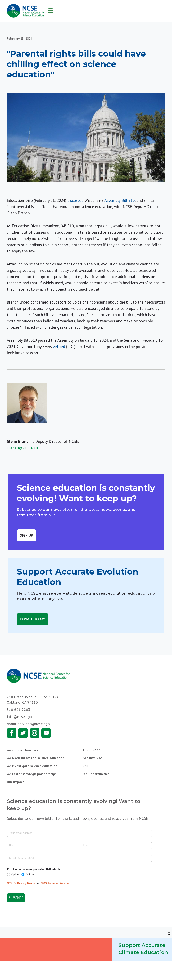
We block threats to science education (35, 758)
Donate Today (32, 619)
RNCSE (87, 766)
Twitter (23, 733)
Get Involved (92, 758)
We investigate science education (32, 766)
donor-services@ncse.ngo (28, 724)
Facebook (11, 733)
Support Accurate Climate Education (143, 948)
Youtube (46, 733)
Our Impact (15, 782)
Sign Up (26, 535)
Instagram (34, 733)
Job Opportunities (96, 774)
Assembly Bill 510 (119, 200)
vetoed (59, 346)
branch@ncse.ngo (22, 448)
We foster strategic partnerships (32, 774)
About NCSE (91, 750)
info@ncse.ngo (19, 717)
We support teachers (22, 750)
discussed (75, 200)
